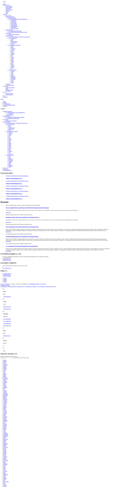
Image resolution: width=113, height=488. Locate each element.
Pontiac (12, 61)
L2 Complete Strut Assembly (14, 45)
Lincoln (12, 58)
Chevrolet (13, 48)
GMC (12, 74)
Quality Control (9, 9)
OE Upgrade (8, 33)
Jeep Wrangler (14, 25)
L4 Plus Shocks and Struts (13, 34)
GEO (12, 73)
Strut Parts (8, 84)
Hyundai (13, 53)
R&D (7, 88)
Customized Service (10, 85)
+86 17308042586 (7, 321)
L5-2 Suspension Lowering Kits (15, 31)
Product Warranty (9, 94)
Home (4, 3)
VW (12, 68)
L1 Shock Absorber (12, 69)
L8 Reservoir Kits (12, 18)
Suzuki (12, 81)
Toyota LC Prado (14, 28)
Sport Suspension (9, 29)
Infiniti (12, 54)
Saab (12, 62)
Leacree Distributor (7, 276)
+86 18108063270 (7, 323)
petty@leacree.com (7, 268)
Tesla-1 (12, 43)
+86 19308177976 (7, 325)
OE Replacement (9, 35)
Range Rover (13, 42)
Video (7, 13)
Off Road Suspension (10, 16)
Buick (12, 47)
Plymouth (13, 79)
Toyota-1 (13, 66)
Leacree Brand (9, 6)
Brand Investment (9, 93)
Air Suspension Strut (12, 286)
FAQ (7, 12)
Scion (12, 80)
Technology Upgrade (10, 87)
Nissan (12, 60)
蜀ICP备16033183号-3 (35, 284)
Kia (11, 55)
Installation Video (9, 89)
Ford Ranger (13, 22)
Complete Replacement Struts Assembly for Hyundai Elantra (22, 236)
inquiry (7, 212)
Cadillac (12, 71)
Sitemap (8, 285)
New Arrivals (8, 15)
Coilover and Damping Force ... (14, 178)
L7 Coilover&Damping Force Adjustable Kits (17, 19)
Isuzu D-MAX (14, 23)
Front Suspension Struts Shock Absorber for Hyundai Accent (22, 227)
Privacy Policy (43, 284)
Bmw (12, 40)
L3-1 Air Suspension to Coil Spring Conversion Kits (19, 36)
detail (10, 212)
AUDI (12, 39)
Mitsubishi (13, 77)
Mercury (13, 75)
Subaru (12, 65)
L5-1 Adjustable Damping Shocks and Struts (17, 32)
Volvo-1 (12, 67)
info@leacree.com (7, 259)
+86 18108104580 (7, 319)
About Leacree (6, 5)
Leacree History (9, 7)
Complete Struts (4, 286)
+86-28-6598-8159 (7, 296)
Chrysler (13, 49)
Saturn (12, 64)
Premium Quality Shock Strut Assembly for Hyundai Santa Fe (22, 217)
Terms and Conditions (5, 284)
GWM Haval (13, 21)
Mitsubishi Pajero (14, 26)
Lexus (12, 56)
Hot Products (3, 285)
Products (5, 14)
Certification (8, 8)
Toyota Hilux (13, 27)
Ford (12, 52)
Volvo (12, 82)
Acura (12, 46)
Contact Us (5, 97)
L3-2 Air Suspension (12, 38)
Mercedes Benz (14, 41)
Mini (12, 59)
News (4, 95)
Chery (12, 72)
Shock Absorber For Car (51, 286)
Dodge (12, 51)
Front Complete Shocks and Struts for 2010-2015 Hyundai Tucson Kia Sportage (27, 207)
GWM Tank (13, 20)
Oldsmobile (13, 78)
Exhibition (8, 10)
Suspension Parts (20, 286)
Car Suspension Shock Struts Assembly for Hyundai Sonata (22, 246)
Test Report (8, 91)
